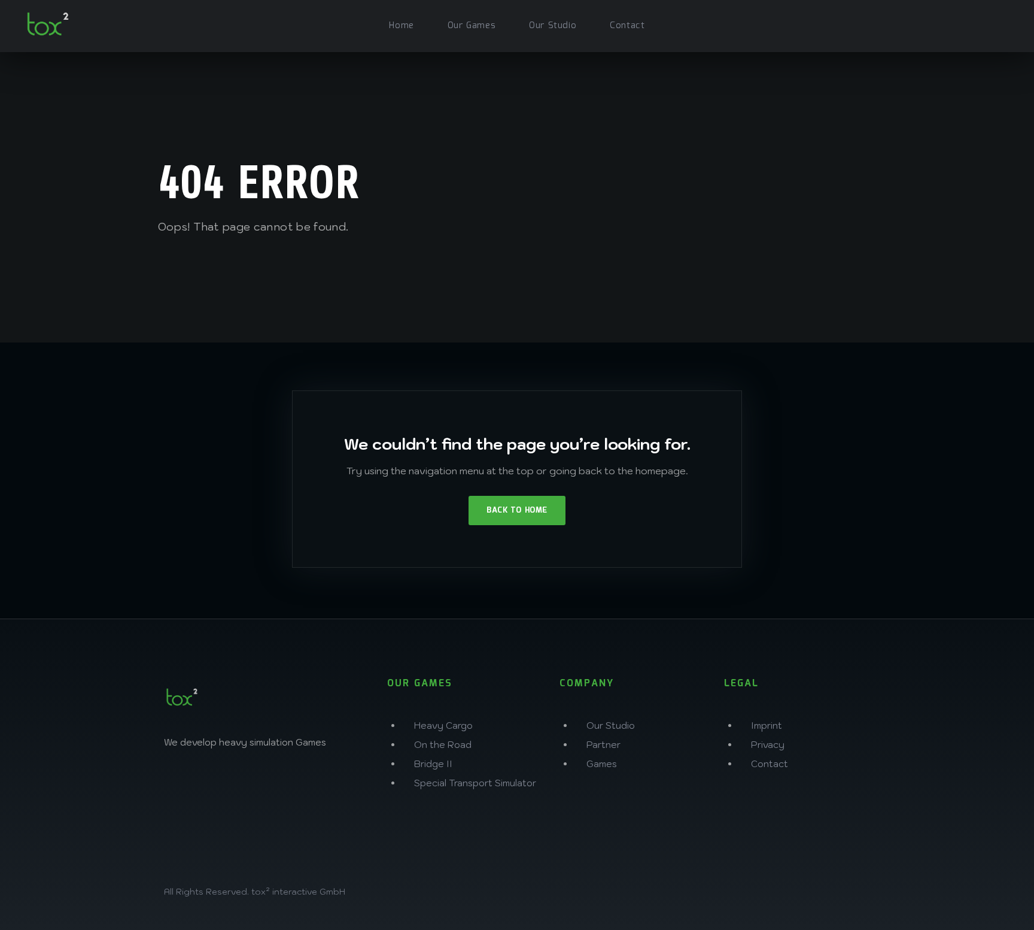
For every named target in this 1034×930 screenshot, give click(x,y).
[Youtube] (337, 784)
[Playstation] (975, 24)
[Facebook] (218, 784)
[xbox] (949, 24)
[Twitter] (258, 784)
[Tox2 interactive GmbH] (48, 24)
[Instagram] (179, 784)
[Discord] (297, 784)
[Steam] (1001, 24)
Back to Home (516, 510)
